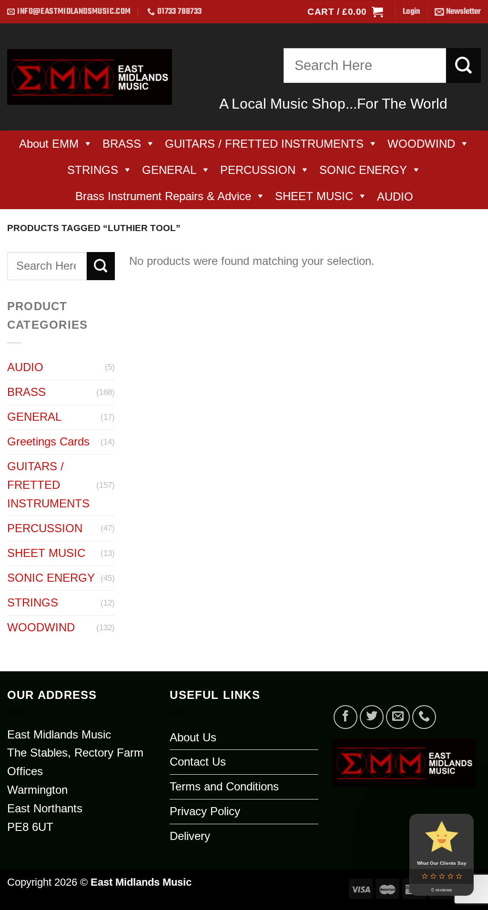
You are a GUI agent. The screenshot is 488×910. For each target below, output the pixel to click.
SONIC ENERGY (363, 169)
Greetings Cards (48, 441)
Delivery (190, 835)
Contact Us (198, 761)
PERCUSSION (257, 169)
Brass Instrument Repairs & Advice (163, 196)
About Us (193, 737)
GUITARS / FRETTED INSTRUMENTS (264, 143)
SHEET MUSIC (314, 196)
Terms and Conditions (224, 786)
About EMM (49, 143)
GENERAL (169, 169)
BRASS (121, 143)
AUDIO (25, 367)
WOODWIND (421, 143)
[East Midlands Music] (89, 77)
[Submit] (463, 65)
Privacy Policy (205, 811)
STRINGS (92, 169)
